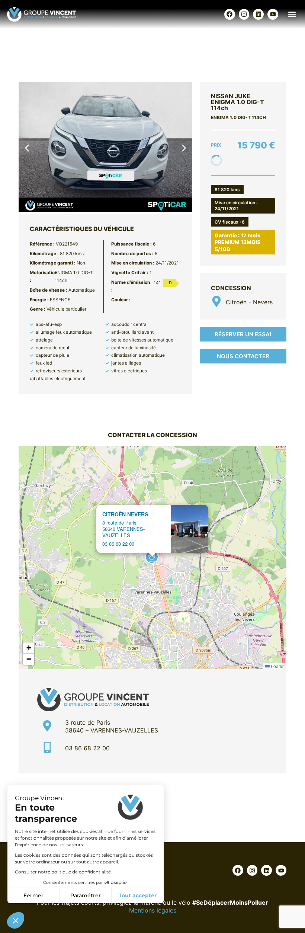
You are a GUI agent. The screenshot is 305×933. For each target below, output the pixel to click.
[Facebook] (229, 14)
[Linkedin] (258, 14)
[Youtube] (272, 14)
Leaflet (277, 666)
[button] (292, 14)
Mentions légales (152, 910)
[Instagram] (244, 14)
